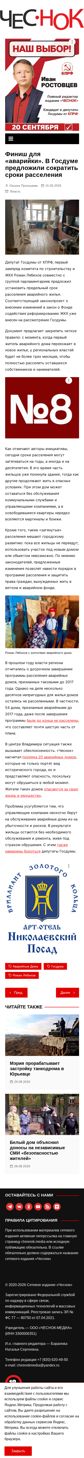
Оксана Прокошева (23, 185)
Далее (65, 992)
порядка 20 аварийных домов (49, 757)
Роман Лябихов (24, 975)
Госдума (57, 966)
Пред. (18, 992)
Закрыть (18, 1451)
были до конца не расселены (52, 720)
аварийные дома (25, 966)
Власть (15, 191)
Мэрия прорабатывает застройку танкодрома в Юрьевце (37, 1068)
